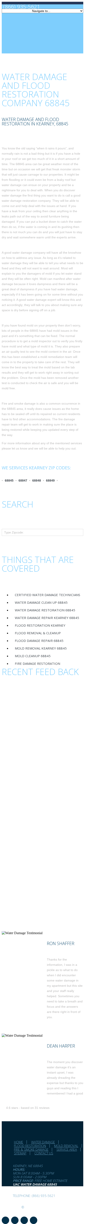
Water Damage (43, 1142)
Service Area (66, 1149)
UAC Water (11, 1207)
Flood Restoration (30, 1146)
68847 (23, 480)
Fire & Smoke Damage (31, 1149)
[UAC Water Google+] (33, 1220)
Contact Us (43, 1153)
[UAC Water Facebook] (5, 1220)
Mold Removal (66, 1146)
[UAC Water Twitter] (24, 1220)
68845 (9, 480)
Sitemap (20, 1153)
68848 (36, 480)
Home (18, 1142)
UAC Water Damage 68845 (35, 1184)
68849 (50, 480)
